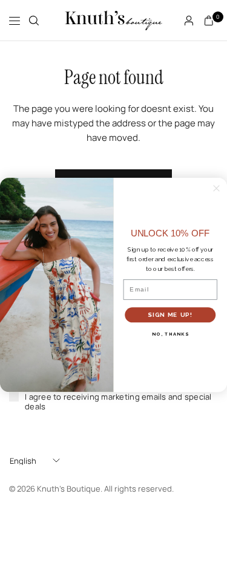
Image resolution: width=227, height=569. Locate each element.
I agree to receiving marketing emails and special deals (118, 402)
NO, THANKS (170, 333)
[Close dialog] (216, 188)
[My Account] (189, 20)
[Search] (34, 20)
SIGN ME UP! (170, 314)
